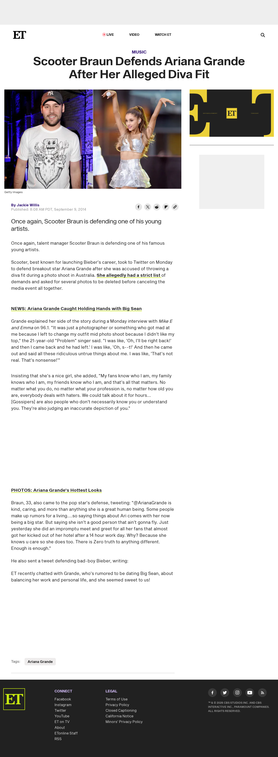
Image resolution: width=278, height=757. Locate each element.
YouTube (62, 716)
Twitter (60, 710)
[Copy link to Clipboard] (175, 207)
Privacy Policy (117, 705)
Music (139, 52)
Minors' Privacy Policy (124, 721)
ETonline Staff (66, 733)
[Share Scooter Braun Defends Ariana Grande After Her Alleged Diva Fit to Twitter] (148, 207)
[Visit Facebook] (212, 693)
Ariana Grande (40, 662)
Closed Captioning (121, 710)
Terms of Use (116, 699)
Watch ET (163, 34)
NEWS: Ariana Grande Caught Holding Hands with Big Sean (76, 309)
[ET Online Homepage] (19, 34)
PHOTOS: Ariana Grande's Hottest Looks (56, 490)
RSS (58, 739)
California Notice (119, 716)
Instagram (63, 705)
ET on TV (62, 721)
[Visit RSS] (262, 693)
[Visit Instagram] (237, 693)
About (60, 727)
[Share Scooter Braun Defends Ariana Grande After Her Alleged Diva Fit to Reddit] (157, 207)
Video (134, 34)
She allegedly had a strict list (129, 275)
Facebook (63, 699)
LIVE (110, 34)
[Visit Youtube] (249, 692)
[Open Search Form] (263, 35)
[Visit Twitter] (224, 693)
